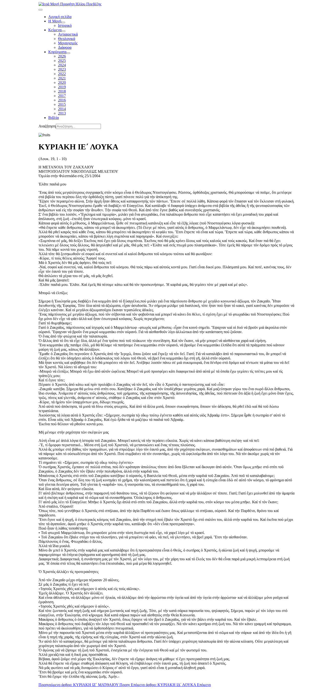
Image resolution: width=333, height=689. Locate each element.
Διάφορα (64, 47)
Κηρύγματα (57, 52)
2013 (62, 113)
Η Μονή (54, 21)
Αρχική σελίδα (59, 17)
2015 (62, 104)
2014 (62, 109)
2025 (62, 60)
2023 (62, 69)
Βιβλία (53, 118)
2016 (62, 100)
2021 (62, 78)
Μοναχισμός (68, 43)
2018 (62, 91)
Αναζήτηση (47, 126)
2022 (62, 74)
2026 (62, 56)
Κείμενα (54, 30)
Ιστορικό (65, 25)
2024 (62, 65)
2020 (62, 82)
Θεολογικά (66, 39)
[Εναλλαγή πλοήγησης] (40, 9)
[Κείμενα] (63, 31)
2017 (62, 96)
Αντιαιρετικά (68, 34)
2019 (62, 87)
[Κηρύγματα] (68, 53)
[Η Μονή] (63, 22)
